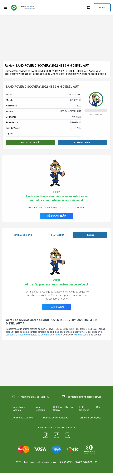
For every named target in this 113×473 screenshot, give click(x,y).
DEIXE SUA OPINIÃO (30, 142)
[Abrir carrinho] (5, 8)
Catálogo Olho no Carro (63, 408)
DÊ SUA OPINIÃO (56, 215)
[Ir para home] (23, 8)
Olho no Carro (81, 334)
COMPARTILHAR (82, 142)
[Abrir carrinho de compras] (88, 8)
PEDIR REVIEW (56, 307)
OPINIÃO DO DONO (23, 235)
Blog (98, 407)
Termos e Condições (89, 417)
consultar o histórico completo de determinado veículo (34, 334)
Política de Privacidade (55, 417)
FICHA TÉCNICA (56, 235)
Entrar (102, 7)
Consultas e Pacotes (18, 408)
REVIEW (90, 235)
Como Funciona (40, 408)
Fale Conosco (84, 408)
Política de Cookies (22, 417)
